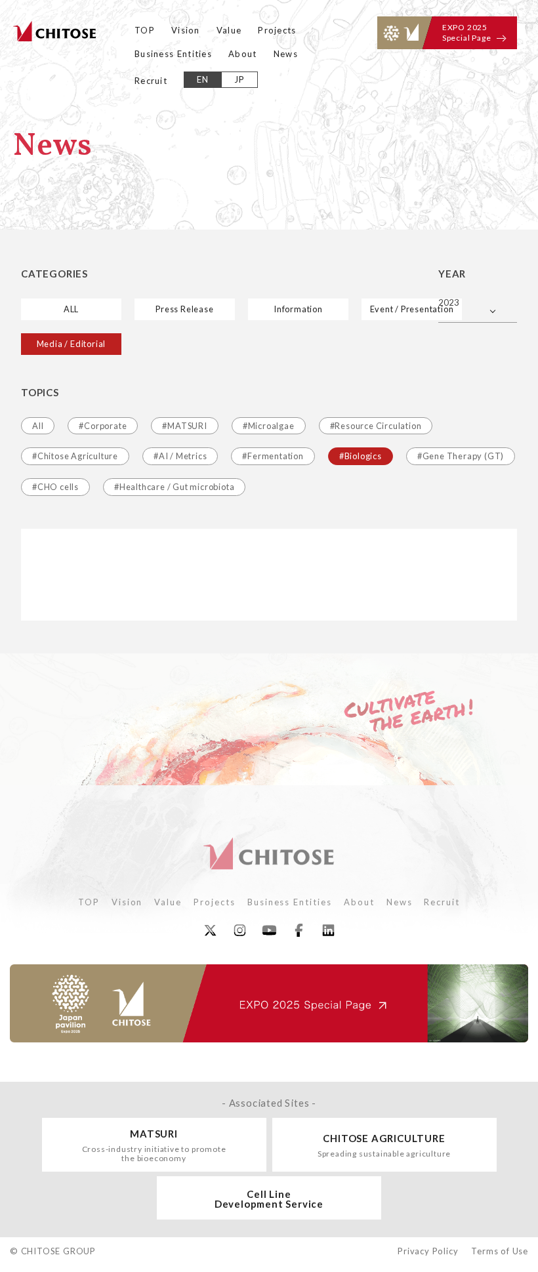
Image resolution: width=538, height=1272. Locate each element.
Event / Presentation (412, 309)
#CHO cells (55, 487)
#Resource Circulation (376, 426)
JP (239, 79)
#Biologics (360, 456)
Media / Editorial (71, 344)
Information (298, 309)
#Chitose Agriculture (75, 456)
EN (203, 79)
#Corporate (103, 426)
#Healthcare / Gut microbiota (174, 487)
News (286, 54)
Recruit (150, 80)
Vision (185, 30)
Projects (277, 30)
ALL (71, 309)
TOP (144, 30)
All (37, 426)
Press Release (184, 309)
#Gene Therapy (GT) (460, 456)
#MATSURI (184, 426)
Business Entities (173, 54)
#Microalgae (269, 426)
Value (229, 30)
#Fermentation (272, 456)
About (242, 54)
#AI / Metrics (180, 456)
